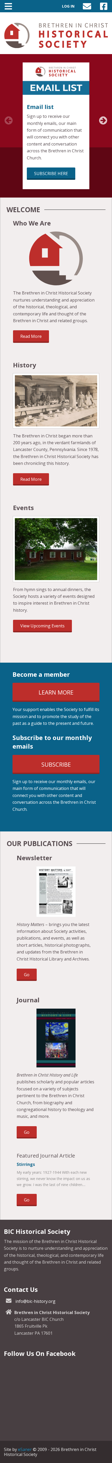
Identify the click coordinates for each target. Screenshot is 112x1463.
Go (30, 976)
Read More (31, 336)
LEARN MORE (69, 695)
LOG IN (68, 6)
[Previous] (6, 123)
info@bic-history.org (35, 1301)
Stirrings (26, 1164)
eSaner (25, 1449)
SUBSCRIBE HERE (51, 173)
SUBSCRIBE (67, 767)
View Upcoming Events (42, 626)
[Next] (101, 123)
